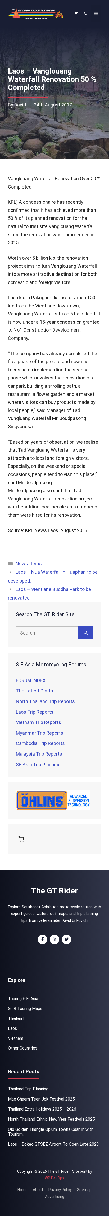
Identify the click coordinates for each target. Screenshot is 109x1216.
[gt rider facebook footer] (42, 939)
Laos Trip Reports (34, 712)
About (38, 1190)
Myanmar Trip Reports (39, 733)
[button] (86, 13)
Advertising (54, 1196)
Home (22, 1190)
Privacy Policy (60, 1190)
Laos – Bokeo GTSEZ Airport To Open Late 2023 (53, 1144)
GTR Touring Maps (25, 1008)
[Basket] (22, 838)
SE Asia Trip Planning (38, 764)
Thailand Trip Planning (28, 1088)
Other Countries (22, 1048)
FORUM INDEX (31, 680)
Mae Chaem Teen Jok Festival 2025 (41, 1099)
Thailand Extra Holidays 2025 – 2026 (42, 1109)
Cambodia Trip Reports (40, 743)
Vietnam (15, 1038)
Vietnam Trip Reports (38, 722)
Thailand (16, 1018)
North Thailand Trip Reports (45, 701)
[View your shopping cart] (76, 13)
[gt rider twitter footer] (66, 939)
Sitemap (84, 1190)
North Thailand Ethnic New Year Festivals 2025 (51, 1119)
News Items (29, 563)
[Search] (85, 632)
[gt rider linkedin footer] (54, 939)
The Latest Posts (34, 690)
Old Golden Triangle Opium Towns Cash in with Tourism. (50, 1132)
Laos (12, 1028)
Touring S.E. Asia (23, 998)
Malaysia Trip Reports (39, 754)
